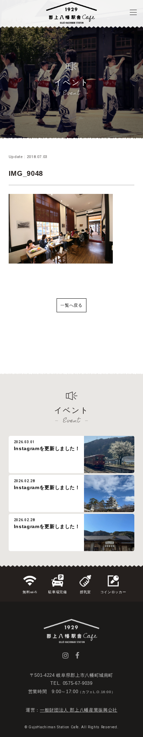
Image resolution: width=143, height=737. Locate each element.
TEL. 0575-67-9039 (71, 683)
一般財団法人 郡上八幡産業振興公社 (78, 710)
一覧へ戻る (71, 305)
